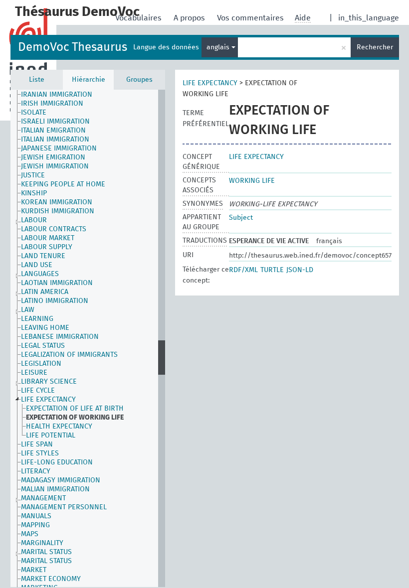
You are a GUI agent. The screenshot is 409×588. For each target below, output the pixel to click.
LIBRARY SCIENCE (49, 381)
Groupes (139, 79)
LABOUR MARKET (47, 238)
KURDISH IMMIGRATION (57, 211)
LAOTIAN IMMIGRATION (57, 283)
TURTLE (272, 270)
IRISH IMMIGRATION (52, 103)
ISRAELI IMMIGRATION (55, 121)
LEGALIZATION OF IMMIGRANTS (69, 354)
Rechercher (375, 47)
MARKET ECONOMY (51, 579)
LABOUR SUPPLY (46, 247)
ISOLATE (33, 112)
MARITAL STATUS (46, 552)
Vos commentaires (251, 18)
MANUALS (36, 516)
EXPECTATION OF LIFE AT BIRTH (75, 408)
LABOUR (34, 220)
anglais (218, 47)
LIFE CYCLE (38, 390)
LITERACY (35, 471)
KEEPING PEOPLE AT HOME (63, 184)
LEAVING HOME (45, 327)
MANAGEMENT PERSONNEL (64, 507)
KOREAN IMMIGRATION (56, 202)
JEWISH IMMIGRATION (55, 166)
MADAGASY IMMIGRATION (60, 480)
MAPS (29, 534)
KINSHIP (34, 193)
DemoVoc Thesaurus (72, 47)
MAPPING (35, 525)
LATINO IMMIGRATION (54, 300)
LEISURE (34, 372)
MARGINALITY (42, 543)
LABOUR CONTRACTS (53, 229)
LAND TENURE (43, 256)
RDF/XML (243, 270)
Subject (241, 217)
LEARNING (37, 318)
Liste (36, 79)
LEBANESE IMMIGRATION (60, 336)
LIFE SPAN (37, 444)
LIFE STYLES (40, 453)
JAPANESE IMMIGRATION (59, 148)
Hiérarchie (88, 79)
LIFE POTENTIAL (50, 435)
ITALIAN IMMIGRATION (55, 139)
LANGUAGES (40, 274)
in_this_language (368, 18)
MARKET (33, 570)
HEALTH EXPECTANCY (59, 426)
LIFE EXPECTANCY (48, 399)
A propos (190, 18)
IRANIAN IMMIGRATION (56, 94)
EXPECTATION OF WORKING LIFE (75, 417)
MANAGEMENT (43, 498)
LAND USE (36, 265)
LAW (27, 309)
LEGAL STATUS (43, 345)
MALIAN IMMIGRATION (55, 489)
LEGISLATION (41, 363)
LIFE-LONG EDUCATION (57, 462)
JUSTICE (33, 175)
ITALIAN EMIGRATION (53, 130)
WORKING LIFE (252, 180)
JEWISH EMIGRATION (53, 157)
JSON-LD (299, 270)
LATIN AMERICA (44, 292)
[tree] (87, 338)
